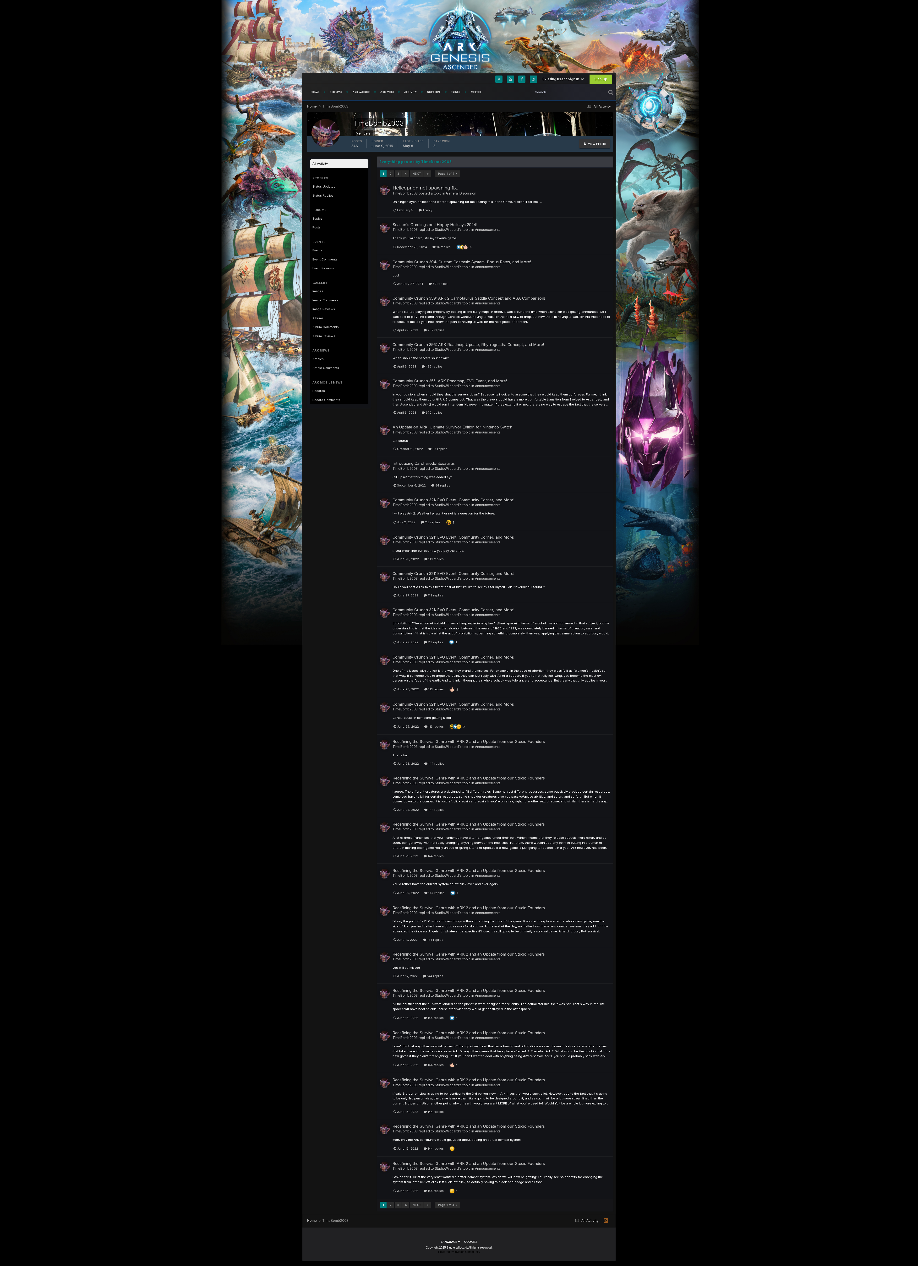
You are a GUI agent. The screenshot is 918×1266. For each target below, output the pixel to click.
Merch (476, 92)
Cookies (470, 1242)
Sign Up (600, 79)
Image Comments (325, 300)
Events (317, 250)
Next (416, 173)
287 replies (435, 330)
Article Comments (325, 368)
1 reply (427, 210)
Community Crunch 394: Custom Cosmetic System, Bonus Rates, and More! (462, 262)
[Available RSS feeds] (606, 1220)
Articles (318, 359)
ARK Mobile (361, 92)
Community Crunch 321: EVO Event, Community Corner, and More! (453, 500)
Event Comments (325, 259)
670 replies (434, 412)
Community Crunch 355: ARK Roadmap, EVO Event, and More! (450, 381)
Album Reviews (323, 336)
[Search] (610, 92)
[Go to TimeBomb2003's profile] (384, 190)
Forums (336, 92)
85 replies (439, 449)
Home (315, 92)
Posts (316, 227)
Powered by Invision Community (459, 1252)
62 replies (440, 284)
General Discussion (461, 193)
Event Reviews (323, 268)
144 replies (435, 763)
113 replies (432, 522)
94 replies (442, 485)
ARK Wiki (387, 92)
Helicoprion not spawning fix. (425, 188)
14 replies (443, 247)
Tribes (455, 92)
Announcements (487, 229)
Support (434, 92)
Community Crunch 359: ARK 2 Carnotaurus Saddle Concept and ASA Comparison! (469, 298)
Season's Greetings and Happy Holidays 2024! (435, 224)
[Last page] (427, 173)
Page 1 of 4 (447, 173)
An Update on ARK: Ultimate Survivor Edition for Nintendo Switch (452, 427)
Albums (317, 318)
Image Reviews (323, 309)
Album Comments (325, 327)
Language (449, 1242)
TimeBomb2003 (405, 193)
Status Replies (322, 195)
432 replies (434, 366)
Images (317, 291)
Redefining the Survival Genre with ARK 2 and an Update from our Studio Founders (469, 741)
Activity (410, 92)
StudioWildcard (447, 229)
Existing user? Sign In (561, 79)
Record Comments (326, 400)
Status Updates (589, 92)
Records (318, 391)
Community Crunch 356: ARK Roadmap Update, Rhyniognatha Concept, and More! (468, 344)
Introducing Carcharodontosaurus (424, 463)
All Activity (320, 163)
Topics (317, 218)
